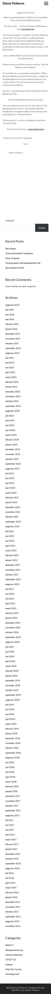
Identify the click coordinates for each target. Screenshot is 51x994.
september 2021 (13, 579)
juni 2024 (9, 420)
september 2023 (13, 463)
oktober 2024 (11, 401)
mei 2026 (9, 319)
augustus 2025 (12, 353)
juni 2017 (9, 825)
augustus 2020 (12, 642)
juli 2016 (9, 873)
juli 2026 (9, 309)
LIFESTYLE (10, 959)
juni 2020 (9, 651)
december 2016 (12, 854)
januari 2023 (11, 502)
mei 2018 (9, 772)
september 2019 (13, 695)
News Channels (12, 258)
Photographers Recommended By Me (22, 263)
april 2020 (10, 661)
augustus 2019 (12, 700)
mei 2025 (9, 367)
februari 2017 (12, 844)
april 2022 (10, 545)
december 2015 (12, 902)
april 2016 (10, 883)
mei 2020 (9, 656)
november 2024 (12, 396)
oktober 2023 (11, 459)
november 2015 (12, 907)
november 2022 (12, 512)
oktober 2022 (11, 516)
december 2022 (12, 507)
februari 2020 (12, 671)
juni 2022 (9, 536)
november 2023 (12, 454)
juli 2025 (9, 358)
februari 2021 (12, 613)
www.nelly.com (27, 29)
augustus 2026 (12, 305)
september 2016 (13, 863)
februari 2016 (12, 892)
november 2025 (12, 338)
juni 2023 (9, 478)
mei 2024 (9, 425)
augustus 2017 (12, 815)
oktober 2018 (11, 748)
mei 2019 (9, 714)
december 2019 (12, 680)
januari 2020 (11, 675)
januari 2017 (11, 849)
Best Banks (10, 248)
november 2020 (12, 627)
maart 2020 (10, 666)
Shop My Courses (13, 969)
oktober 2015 (11, 911)
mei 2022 (9, 541)
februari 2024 (12, 439)
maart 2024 (10, 435)
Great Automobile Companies (19, 253)
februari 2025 (12, 382)
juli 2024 (9, 415)
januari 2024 (11, 444)
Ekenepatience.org (14, 950)
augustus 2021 (12, 584)
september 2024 (13, 406)
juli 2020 (9, 647)
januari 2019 (11, 733)
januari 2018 (11, 791)
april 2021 (10, 603)
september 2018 (13, 752)
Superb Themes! (32, 990)
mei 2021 (9, 598)
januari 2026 (11, 329)
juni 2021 (9, 593)
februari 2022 (12, 555)
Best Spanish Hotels (14, 267)
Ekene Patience (13, 3)
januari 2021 (11, 618)
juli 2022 (9, 531)
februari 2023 (12, 497)
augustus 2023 (12, 468)
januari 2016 (11, 897)
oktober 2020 (11, 632)
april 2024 (10, 430)
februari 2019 (12, 728)
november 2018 (12, 743)
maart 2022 (10, 550)
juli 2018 (9, 762)
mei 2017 (9, 830)
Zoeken (9, 220)
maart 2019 (10, 724)
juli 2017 (9, 820)
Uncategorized (12, 974)
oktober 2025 (11, 343)
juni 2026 (9, 314)
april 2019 (10, 719)
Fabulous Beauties (14, 955)
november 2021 (12, 570)
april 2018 (10, 777)
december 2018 (12, 738)
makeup (8, 964)
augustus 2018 (12, 757)
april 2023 (10, 488)
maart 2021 (10, 608)
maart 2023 (10, 492)
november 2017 (12, 801)
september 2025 (13, 348)
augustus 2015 (12, 921)
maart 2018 (10, 781)
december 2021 (12, 565)
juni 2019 (9, 709)
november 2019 (12, 685)
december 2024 (12, 391)
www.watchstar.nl (36, 129)
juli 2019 (9, 704)
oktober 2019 (11, 690)
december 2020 (12, 622)
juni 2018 (9, 767)
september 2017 (13, 810)
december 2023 (12, 449)
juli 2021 (9, 589)
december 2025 (12, 333)
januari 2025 (11, 386)
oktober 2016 (11, 858)
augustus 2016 (12, 868)
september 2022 (13, 521)
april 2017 (10, 834)
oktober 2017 (11, 805)
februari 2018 (12, 786)
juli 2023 (9, 473)
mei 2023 (9, 483)
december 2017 (12, 796)
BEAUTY (9, 945)
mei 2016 (9, 878)
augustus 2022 (12, 526)
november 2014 (12, 926)
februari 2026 (12, 324)
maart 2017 (10, 839)
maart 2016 (10, 887)
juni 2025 (9, 362)
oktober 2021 (11, 574)
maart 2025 (10, 377)
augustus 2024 (12, 411)
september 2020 (13, 637)
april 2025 (10, 372)
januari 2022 (11, 560)
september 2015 (13, 916)
